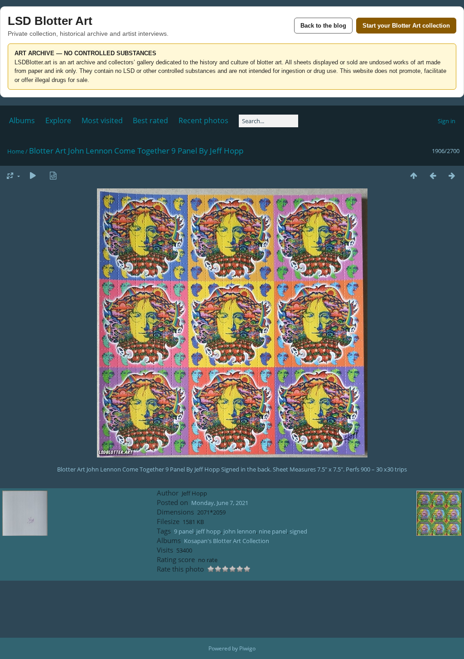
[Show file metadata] (53, 175)
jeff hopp (208, 531)
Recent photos (203, 120)
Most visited (102, 120)
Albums (22, 120)
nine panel (273, 531)
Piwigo (247, 648)
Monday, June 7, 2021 (219, 503)
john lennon (239, 531)
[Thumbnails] (413, 175)
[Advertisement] (232, 609)
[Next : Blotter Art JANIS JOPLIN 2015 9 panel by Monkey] (451, 175)
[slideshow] (32, 175)
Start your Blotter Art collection (406, 25)
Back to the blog (323, 25)
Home (15, 151)
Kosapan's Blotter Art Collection (226, 541)
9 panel (183, 531)
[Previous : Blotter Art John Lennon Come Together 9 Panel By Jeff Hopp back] (432, 175)
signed (298, 531)
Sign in (446, 121)
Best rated (150, 120)
